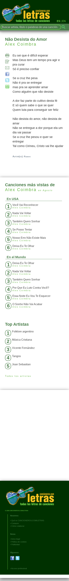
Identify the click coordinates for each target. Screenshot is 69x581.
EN (64, 21)
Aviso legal (15, 539)
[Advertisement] (34, 437)
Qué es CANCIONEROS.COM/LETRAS (27, 520)
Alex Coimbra (21, 44)
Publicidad (15, 544)
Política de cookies (19, 542)
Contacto (15, 523)
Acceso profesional (19, 568)
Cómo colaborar (17, 526)
